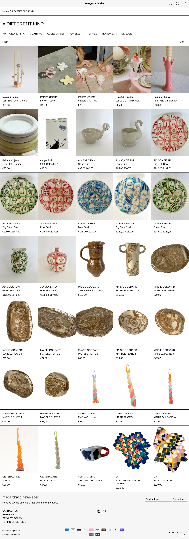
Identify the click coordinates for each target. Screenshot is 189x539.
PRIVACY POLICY (12, 518)
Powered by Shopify (11, 534)
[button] (177, 4)
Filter (5, 41)
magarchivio (15, 531)
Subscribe (178, 499)
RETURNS (8, 514)
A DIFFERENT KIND (23, 11)
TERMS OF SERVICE (14, 522)
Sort (182, 41)
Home (5, 11)
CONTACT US (10, 510)
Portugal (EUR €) (176, 532)
